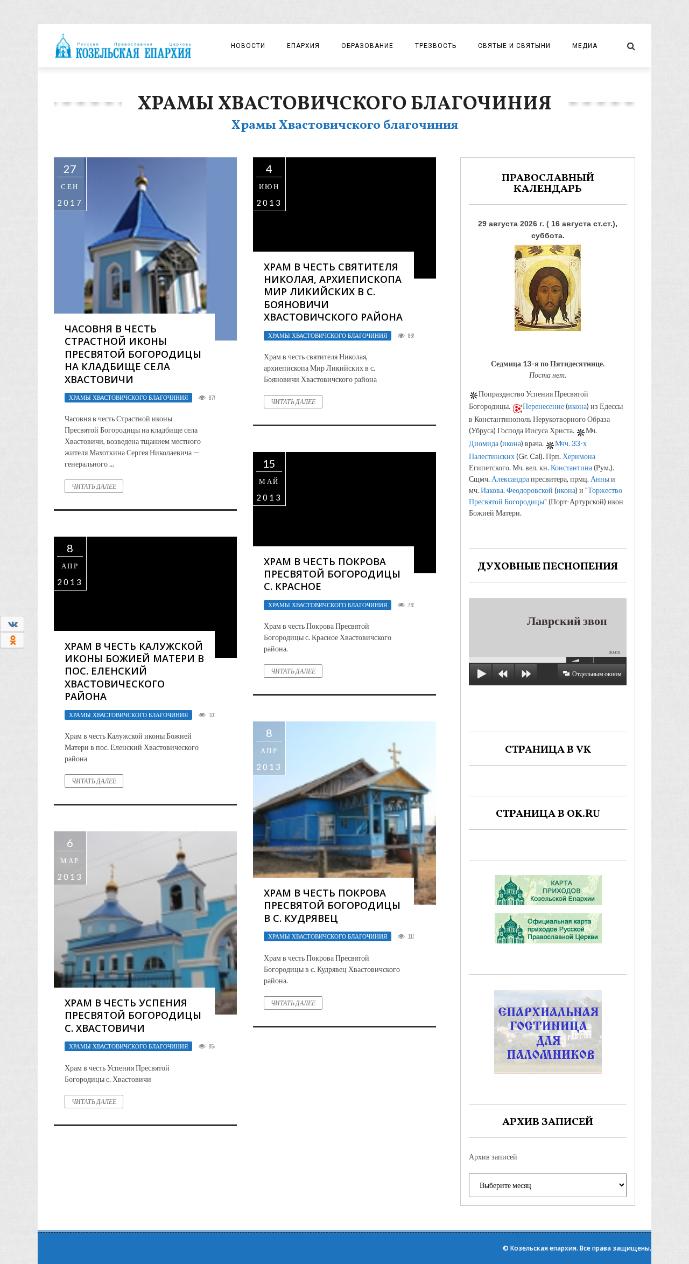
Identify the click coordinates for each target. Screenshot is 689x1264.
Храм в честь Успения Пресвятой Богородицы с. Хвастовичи (133, 1015)
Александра (510, 478)
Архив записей (493, 1156)
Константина (571, 467)
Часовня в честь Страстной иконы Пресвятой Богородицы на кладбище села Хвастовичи (133, 354)
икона (577, 406)
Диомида (483, 443)
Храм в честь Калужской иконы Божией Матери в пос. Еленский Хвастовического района (134, 671)
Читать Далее (94, 486)
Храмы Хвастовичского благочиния (128, 397)
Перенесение (543, 406)
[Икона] (548, 284)
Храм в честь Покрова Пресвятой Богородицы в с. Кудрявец (332, 905)
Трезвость (435, 46)
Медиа (584, 46)
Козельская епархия (543, 1248)
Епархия (303, 46)
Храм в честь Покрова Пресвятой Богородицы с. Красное (332, 574)
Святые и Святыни (514, 46)
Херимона (579, 456)
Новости (248, 46)
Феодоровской (530, 490)
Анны (599, 478)
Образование (367, 46)
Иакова (492, 490)
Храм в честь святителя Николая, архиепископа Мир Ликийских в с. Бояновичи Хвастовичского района (333, 292)
